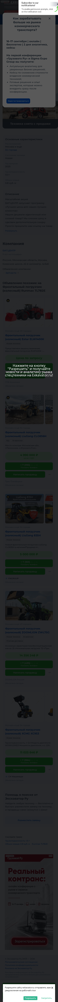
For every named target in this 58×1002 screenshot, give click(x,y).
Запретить (46, 998)
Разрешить (30, 998)
